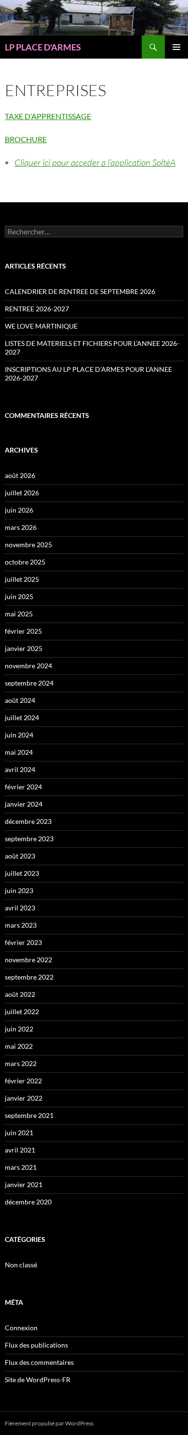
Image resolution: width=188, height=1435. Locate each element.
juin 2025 (19, 596)
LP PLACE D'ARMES (43, 47)
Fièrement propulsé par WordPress (49, 1423)
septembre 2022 (29, 977)
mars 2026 (21, 527)
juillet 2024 (22, 717)
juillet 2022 (22, 1011)
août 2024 (20, 700)
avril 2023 (20, 908)
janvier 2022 (23, 1098)
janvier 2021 (23, 1184)
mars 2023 (21, 925)
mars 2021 (21, 1167)
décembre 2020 (28, 1202)
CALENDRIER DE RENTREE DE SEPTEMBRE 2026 (80, 291)
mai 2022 (19, 1046)
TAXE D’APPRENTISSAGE (48, 116)
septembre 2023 (29, 838)
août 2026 (20, 475)
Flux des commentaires (39, 1362)
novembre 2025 (28, 544)
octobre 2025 (25, 562)
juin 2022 (19, 1029)
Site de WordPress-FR (37, 1379)
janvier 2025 (23, 648)
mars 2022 (21, 1063)
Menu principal (176, 47)
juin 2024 (19, 735)
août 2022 (20, 994)
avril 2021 (20, 1150)
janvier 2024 (23, 804)
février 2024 (23, 787)
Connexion (21, 1328)
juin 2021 (19, 1132)
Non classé (21, 1265)
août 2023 (20, 856)
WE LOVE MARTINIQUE (41, 326)
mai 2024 (19, 752)
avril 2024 (20, 769)
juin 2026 (19, 510)
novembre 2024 (28, 666)
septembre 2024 (29, 683)
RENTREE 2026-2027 (37, 309)
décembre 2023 (28, 821)
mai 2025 (19, 614)
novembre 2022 (28, 960)
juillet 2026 (22, 493)
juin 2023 (19, 890)
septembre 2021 (29, 1115)
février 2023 (23, 942)
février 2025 (23, 631)
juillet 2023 (22, 873)
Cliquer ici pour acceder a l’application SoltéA (94, 162)
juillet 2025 (22, 579)
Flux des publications (36, 1345)
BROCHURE (26, 139)
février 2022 (23, 1081)
